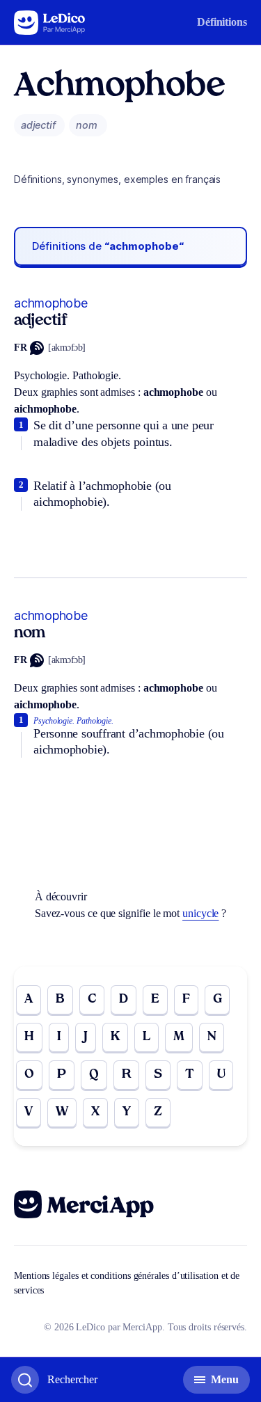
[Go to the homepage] (50, 22)
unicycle (200, 913)
